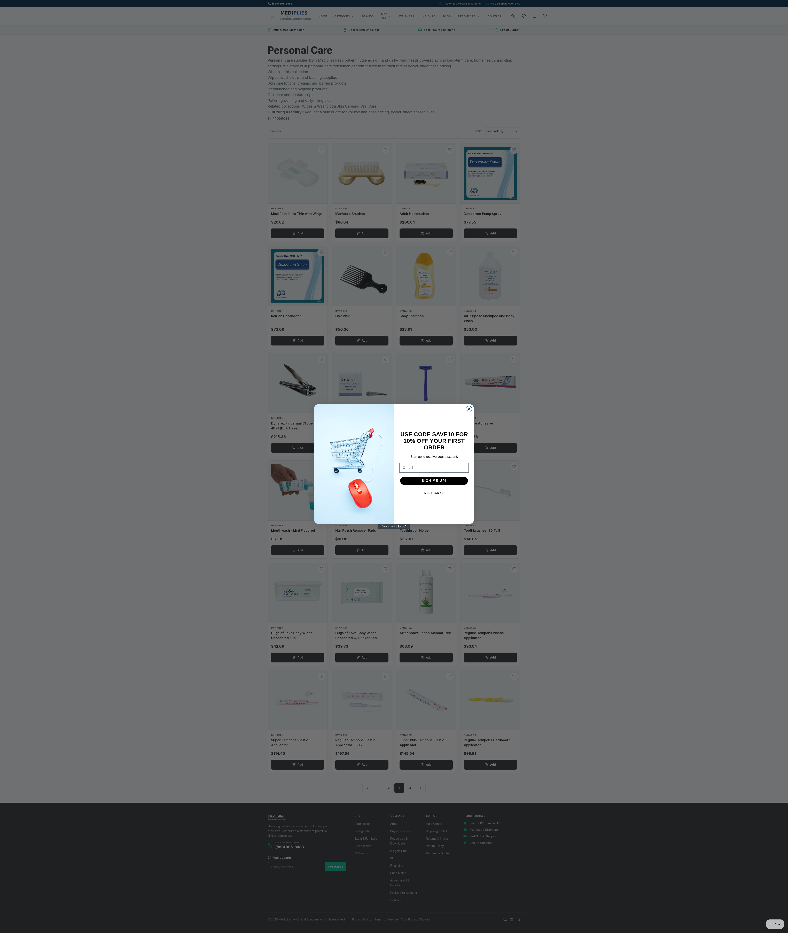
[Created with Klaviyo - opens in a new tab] (394, 526)
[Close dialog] (469, 409)
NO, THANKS (434, 493)
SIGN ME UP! (434, 480)
